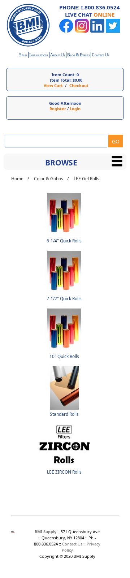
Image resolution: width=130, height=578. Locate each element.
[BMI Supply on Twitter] (113, 31)
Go (116, 141)
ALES (23, 55)
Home (17, 179)
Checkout (78, 85)
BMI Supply (45, 531)
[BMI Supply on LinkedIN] (97, 31)
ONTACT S (100, 55)
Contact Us (72, 544)
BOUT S (57, 55)
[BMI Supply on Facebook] (66, 31)
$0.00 (77, 80)
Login (75, 108)
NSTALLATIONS (38, 55)
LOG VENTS (78, 55)
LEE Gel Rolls (86, 179)
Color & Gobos (48, 179)
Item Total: (61, 80)
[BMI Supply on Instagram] (82, 31)
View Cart (53, 85)
